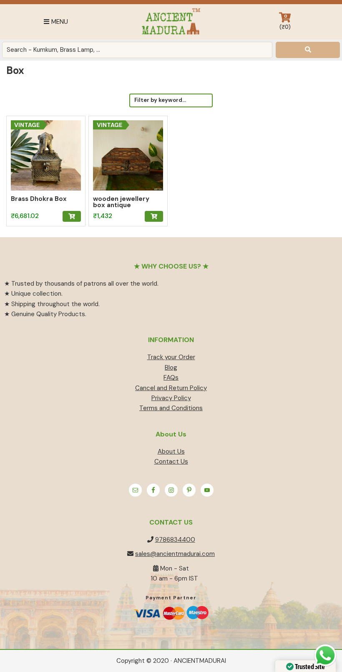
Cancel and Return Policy (171, 388)
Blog (171, 367)
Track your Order (171, 357)
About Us (171, 451)
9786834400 (175, 539)
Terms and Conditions (171, 408)
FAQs (171, 377)
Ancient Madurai (171, 22)
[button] (72, 216)
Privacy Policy (171, 398)
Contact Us (171, 461)
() (285, 21)
